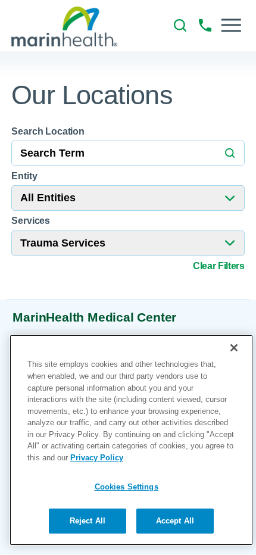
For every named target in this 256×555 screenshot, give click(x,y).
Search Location (48, 131)
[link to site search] (180, 25)
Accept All (175, 520)
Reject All (87, 520)
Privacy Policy (96, 457)
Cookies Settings (126, 486)
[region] (131, 440)
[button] (231, 25)
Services (30, 220)
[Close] (234, 348)
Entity (24, 175)
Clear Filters (219, 266)
